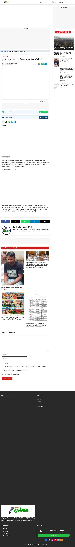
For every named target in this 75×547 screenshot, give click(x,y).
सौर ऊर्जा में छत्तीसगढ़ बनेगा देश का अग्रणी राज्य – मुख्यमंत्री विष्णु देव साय (66, 53)
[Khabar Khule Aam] (6, 2)
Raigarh (5, 51)
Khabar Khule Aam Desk (12, 63)
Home (2, 51)
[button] (71, 2)
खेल (66, 2)
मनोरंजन (61, 2)
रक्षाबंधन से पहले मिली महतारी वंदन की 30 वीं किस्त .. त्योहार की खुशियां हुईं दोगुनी (67, 70)
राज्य (41, 2)
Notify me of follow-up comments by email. (15, 370)
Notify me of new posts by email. (12, 374)
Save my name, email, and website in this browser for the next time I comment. (25, 366)
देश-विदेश (54, 2)
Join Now (44, 112)
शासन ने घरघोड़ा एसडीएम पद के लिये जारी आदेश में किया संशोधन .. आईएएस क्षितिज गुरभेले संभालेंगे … (67, 84)
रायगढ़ (46, 2)
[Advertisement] (25, 17)
